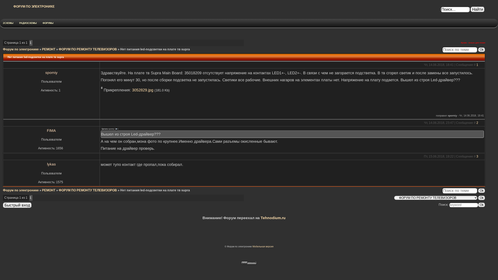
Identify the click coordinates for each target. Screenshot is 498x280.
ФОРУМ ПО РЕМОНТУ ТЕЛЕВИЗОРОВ (88, 49)
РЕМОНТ (48, 49)
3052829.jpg (142, 90)
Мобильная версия (263, 246)
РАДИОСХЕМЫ (28, 23)
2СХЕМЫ (8, 23)
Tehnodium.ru (273, 218)
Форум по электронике (21, 49)
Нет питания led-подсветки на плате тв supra (155, 49)
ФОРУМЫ (48, 23)
